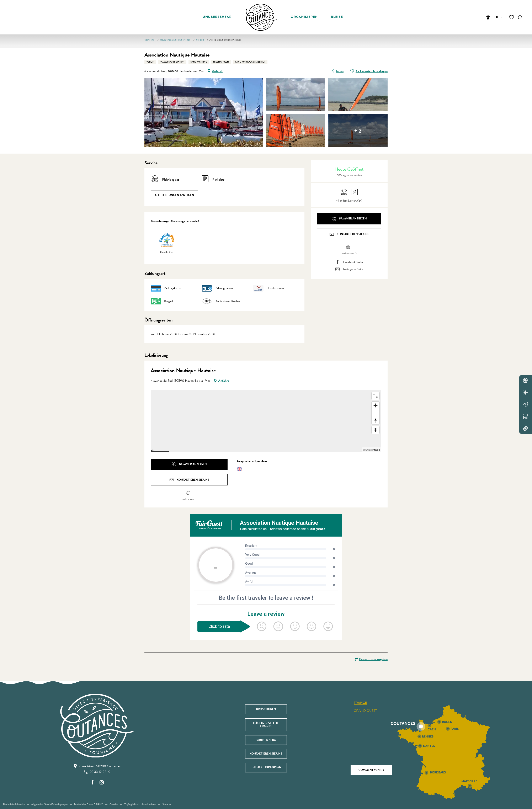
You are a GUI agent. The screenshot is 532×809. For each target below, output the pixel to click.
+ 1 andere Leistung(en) (349, 201)
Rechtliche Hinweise (14, 804)
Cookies (114, 804)
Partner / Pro (266, 740)
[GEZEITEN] (525, 405)
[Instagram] (101, 783)
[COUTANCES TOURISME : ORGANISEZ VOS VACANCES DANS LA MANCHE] (261, 17)
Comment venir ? (371, 770)
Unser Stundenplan (265, 767)
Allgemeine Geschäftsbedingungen (49, 804)
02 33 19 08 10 (100, 771)
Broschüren (266, 709)
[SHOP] (525, 416)
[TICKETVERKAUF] (525, 428)
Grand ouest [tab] (365, 710)
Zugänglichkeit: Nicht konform (140, 804)
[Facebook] (92, 783)
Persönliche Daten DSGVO (88, 804)
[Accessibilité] (488, 17)
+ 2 (358, 130)
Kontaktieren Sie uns (266, 753)
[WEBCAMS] (525, 381)
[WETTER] (525, 393)
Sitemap (166, 804)
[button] (520, 17)
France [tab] (360, 703)
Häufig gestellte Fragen (266, 724)
